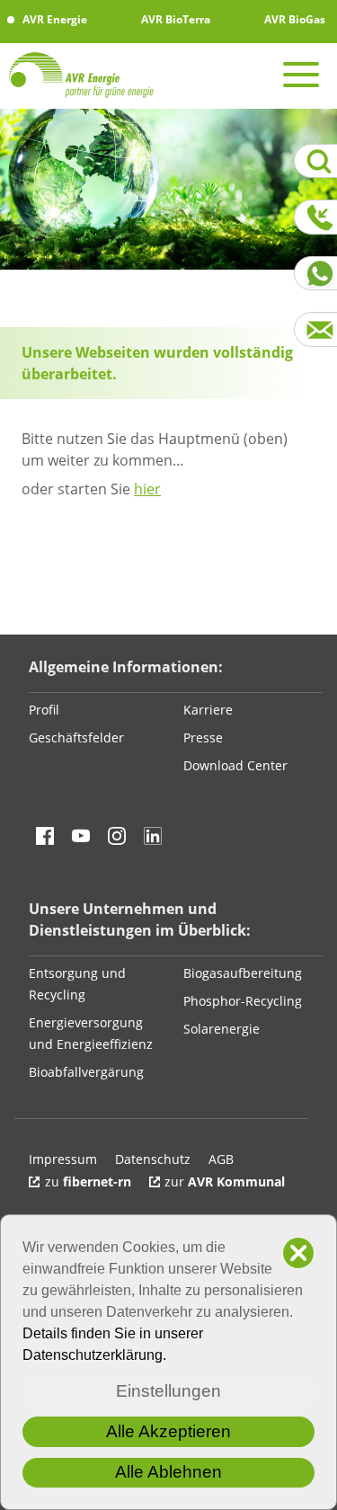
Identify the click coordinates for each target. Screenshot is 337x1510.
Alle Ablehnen (168, 1471)
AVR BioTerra (174, 19)
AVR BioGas (293, 19)
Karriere (208, 709)
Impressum (63, 1159)
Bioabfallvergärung (86, 1071)
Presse (203, 737)
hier (147, 489)
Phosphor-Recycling (242, 1000)
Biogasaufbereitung (242, 973)
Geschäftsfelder (76, 737)
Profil (44, 709)
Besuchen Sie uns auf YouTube (81, 836)
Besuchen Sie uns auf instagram (117, 836)
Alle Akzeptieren (168, 1431)
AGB (221, 1159)
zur (224, 1181)
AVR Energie (53, 19)
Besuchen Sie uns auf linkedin (153, 836)
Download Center (235, 765)
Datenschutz (153, 1159)
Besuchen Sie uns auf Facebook (45, 836)
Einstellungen (168, 1390)
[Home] (90, 75)
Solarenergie (221, 1028)
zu (88, 1181)
